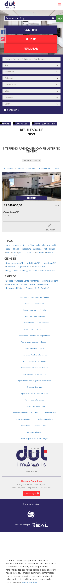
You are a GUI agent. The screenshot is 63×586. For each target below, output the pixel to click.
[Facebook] (3, 32)
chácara (46, 245)
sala (38, 245)
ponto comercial (26, 252)
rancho (49, 252)
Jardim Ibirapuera (50, 280)
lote (14, 252)
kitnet (52, 248)
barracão (37, 248)
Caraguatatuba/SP (14, 263)
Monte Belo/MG (47, 270)
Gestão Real (31, 471)
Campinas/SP (44, 168)
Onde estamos (31, 457)
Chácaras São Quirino (16, 284)
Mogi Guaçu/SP (13, 270)
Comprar (21, 168)
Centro (56, 168)
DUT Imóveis (8, 168)
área (8, 248)
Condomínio (13, 110)
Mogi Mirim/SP (30, 270)
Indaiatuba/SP (49, 263)
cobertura (26, 248)
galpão (16, 248)
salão (54, 245)
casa (8, 245)
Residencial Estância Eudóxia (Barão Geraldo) (27, 288)
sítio (8, 252)
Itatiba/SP (10, 266)
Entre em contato (31, 448)
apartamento (19, 245)
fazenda (40, 252)
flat (45, 248)
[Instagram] (3, 38)
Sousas (9, 280)
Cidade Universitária (38, 284)
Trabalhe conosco (32, 452)
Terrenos (32, 168)
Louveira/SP (39, 266)
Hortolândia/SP (33, 263)
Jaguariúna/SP (24, 266)
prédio (31, 245)
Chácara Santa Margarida (27, 280)
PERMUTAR (31, 48)
